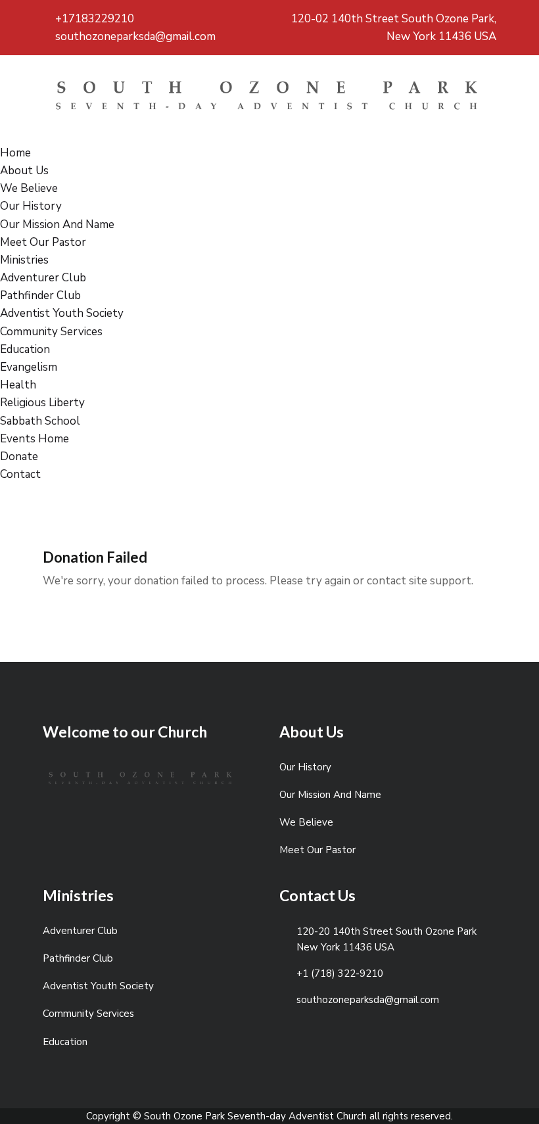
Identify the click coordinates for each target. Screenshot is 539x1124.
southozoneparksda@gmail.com (134, 36)
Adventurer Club (43, 277)
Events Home (34, 438)
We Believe (29, 188)
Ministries (24, 260)
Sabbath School (40, 421)
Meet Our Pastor (43, 242)
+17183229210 (93, 18)
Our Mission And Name (57, 224)
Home (15, 152)
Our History (31, 206)
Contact (20, 474)
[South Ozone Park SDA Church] (269, 98)
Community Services (51, 331)
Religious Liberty (42, 402)
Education (25, 349)
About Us (24, 170)
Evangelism (28, 367)
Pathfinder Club (40, 295)
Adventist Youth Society (62, 313)
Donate (19, 456)
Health (18, 384)
